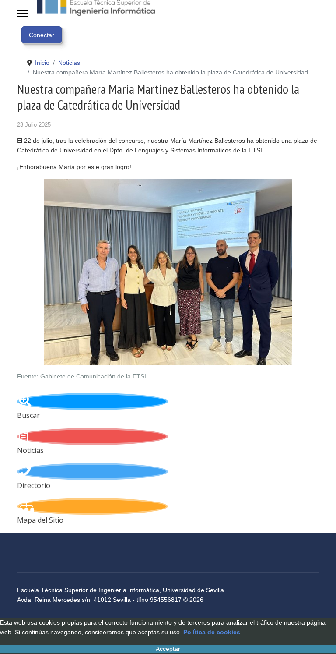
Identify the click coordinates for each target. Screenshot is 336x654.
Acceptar (168, 648)
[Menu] (22, 13)
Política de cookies (211, 632)
